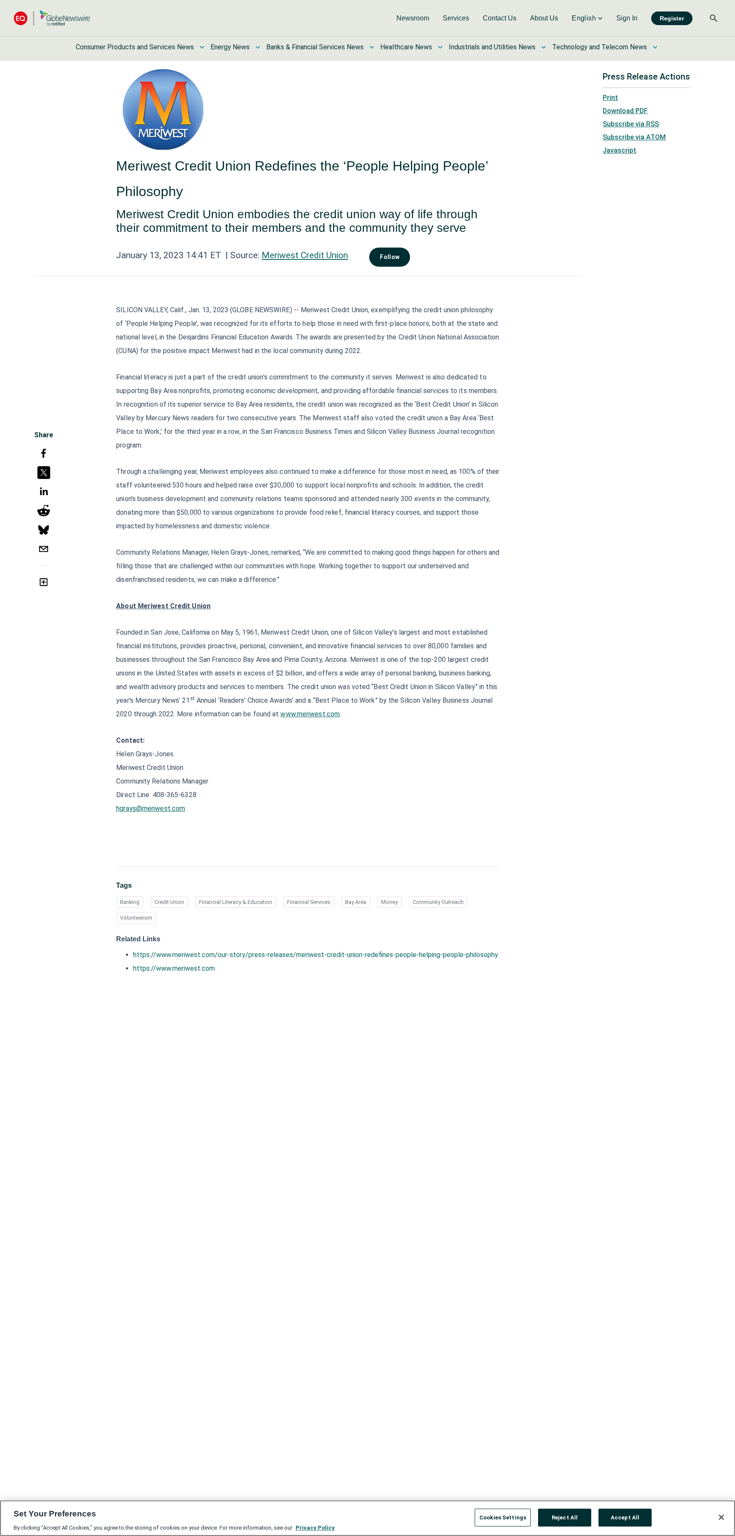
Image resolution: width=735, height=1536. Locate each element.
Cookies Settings (502, 1517)
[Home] (52, 18)
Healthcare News (406, 47)
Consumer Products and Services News (135, 47)
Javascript (619, 150)
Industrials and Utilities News (492, 47)
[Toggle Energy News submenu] (258, 47)
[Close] (721, 1517)
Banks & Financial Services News (315, 47)
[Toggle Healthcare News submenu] (440, 47)
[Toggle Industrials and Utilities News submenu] (543, 47)
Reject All (565, 1517)
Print (610, 98)
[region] (367, 1518)
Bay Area (355, 902)
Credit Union (169, 902)
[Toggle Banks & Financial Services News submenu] (372, 47)
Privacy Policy (315, 1527)
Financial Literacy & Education (235, 902)
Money (389, 902)
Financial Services (308, 902)
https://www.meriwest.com (174, 968)
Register (672, 18)
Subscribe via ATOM (634, 137)
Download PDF (625, 111)
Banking (130, 902)
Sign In (627, 18)
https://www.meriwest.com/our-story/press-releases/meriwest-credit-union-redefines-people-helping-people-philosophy (315, 955)
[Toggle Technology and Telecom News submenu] (655, 47)
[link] (412, 18)
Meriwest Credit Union (305, 255)
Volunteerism (136, 918)
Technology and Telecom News (599, 47)
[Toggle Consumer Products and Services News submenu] (202, 47)
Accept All (625, 1517)
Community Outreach (438, 902)
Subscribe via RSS (631, 124)
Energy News (230, 47)
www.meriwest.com (310, 714)
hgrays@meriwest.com (150, 808)
